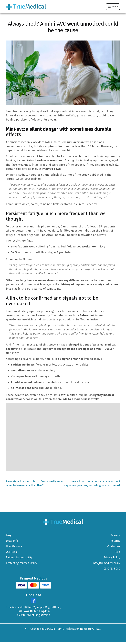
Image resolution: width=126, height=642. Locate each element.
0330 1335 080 (112, 568)
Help (117, 551)
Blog (8, 535)
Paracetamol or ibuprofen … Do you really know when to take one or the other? (34, 483)
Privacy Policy (112, 557)
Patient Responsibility (19, 557)
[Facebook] (33, 601)
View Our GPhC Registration (33, 615)
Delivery (115, 535)
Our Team (12, 551)
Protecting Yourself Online (22, 563)
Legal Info (12, 540)
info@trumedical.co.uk (106, 563)
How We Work (14, 546)
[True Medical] (63, 521)
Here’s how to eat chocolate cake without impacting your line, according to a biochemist (92, 483)
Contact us (113, 546)
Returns (115, 540)
